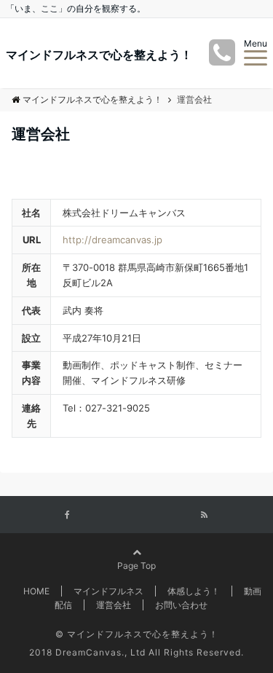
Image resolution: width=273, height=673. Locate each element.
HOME (36, 591)
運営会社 (113, 604)
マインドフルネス (108, 591)
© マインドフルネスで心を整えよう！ (136, 634)
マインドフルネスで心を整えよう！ (99, 54)
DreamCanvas (88, 652)
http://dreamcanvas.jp (112, 239)
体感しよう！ (193, 591)
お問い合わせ (181, 604)
